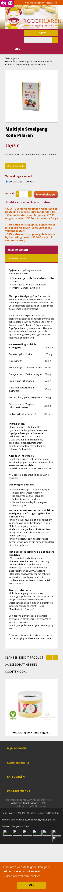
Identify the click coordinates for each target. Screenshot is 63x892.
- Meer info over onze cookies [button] (22, 876)
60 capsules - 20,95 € (21, 181)
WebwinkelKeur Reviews (24, 802)
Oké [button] (31, 885)
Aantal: (9, 193)
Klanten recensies (17, 258)
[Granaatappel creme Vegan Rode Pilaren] (31, 705)
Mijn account (17, 748)
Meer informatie (16, 166)
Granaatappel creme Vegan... (31, 732)
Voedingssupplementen (32, 61)
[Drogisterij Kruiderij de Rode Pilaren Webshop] (33, 27)
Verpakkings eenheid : (19, 176)
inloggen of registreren (45, 3)
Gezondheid (11, 61)
